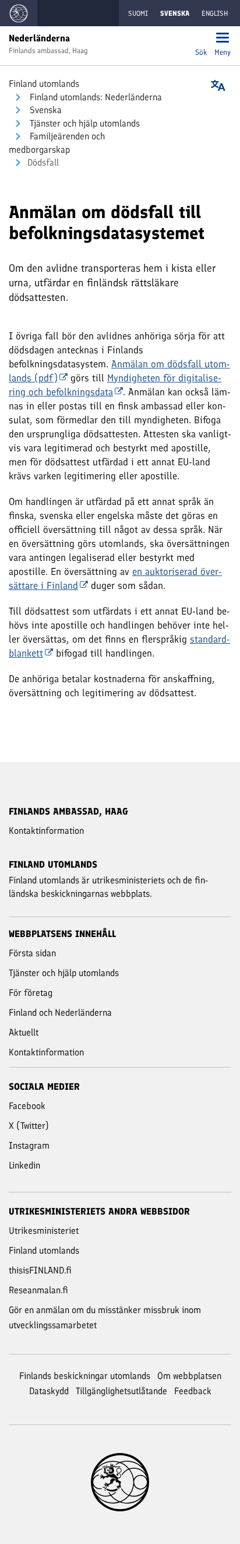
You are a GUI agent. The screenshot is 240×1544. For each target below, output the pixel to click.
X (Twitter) (29, 1125)
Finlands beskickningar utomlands (84, 1375)
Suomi (138, 13)
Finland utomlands (44, 83)
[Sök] (201, 38)
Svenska (44, 109)
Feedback (192, 1390)
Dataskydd (49, 1390)
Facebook (27, 1105)
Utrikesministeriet (44, 1230)
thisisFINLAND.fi (40, 1270)
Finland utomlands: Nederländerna (94, 97)
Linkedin (24, 1165)
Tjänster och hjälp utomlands (83, 123)
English (215, 13)
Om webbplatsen (189, 1375)
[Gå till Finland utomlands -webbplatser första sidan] (18, 13)
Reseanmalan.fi (38, 1290)
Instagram (29, 1145)
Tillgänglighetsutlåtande (121, 1390)
